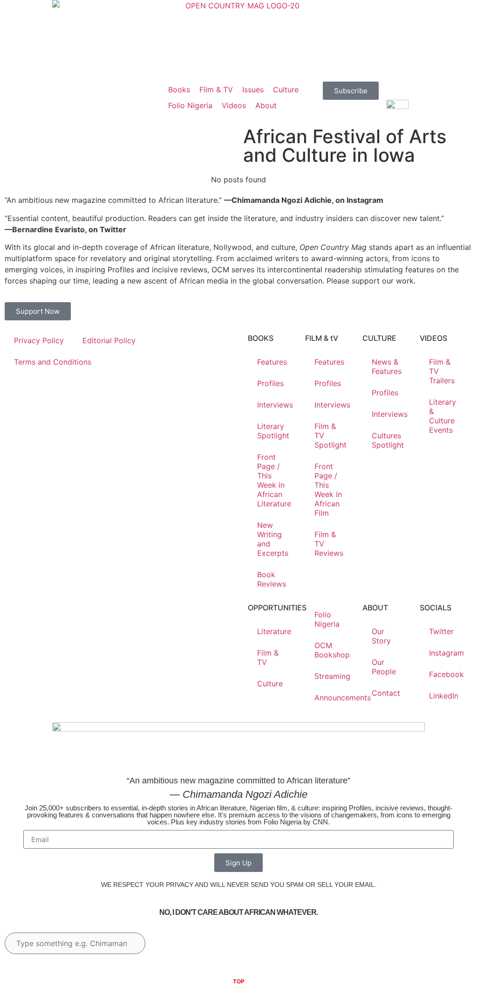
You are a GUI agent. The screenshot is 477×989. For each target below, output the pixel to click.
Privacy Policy (39, 340)
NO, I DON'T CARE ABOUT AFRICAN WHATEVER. (238, 912)
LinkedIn (443, 695)
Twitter (441, 631)
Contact (386, 693)
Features (272, 362)
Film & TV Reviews (328, 544)
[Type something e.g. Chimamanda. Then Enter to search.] (75, 943)
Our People (384, 666)
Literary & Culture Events (442, 416)
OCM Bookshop (332, 650)
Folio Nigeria (327, 619)
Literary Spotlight (273, 431)
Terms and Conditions (52, 362)
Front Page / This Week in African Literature (274, 480)
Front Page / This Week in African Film (328, 490)
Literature (274, 631)
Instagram (446, 652)
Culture (270, 683)
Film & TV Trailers (442, 371)
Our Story (381, 636)
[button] (179, 89)
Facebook (446, 674)
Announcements (333, 697)
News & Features (387, 366)
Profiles (270, 383)
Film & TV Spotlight (330, 436)
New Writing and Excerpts (272, 539)
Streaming (332, 676)
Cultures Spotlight (388, 440)
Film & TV (268, 657)
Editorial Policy (109, 340)
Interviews (275, 404)
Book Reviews (271, 579)
